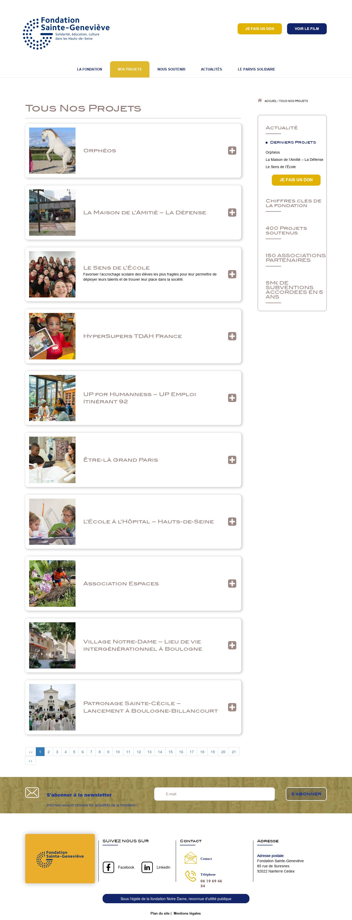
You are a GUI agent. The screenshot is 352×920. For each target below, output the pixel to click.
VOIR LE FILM (307, 29)
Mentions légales (187, 913)
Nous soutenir (171, 69)
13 (149, 751)
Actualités (211, 69)
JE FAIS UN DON (296, 179)
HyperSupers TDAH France (132, 336)
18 (202, 751)
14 (160, 751)
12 (139, 751)
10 (118, 751)
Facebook (126, 867)
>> (30, 760)
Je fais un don (259, 29)
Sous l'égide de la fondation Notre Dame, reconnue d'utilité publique (176, 898)
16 (181, 751)
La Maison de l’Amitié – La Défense (144, 212)
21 (234, 751)
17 (192, 751)
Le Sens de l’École (116, 267)
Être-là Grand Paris (120, 460)
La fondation (89, 69)
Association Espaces (121, 583)
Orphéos (99, 150)
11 (128, 751)
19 (213, 751)
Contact (206, 859)
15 (171, 751)
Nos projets (130, 69)
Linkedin (163, 867)
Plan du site (160, 913)
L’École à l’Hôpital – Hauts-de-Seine (148, 521)
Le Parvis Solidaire (256, 69)
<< (31, 751)
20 (223, 751)
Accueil (271, 101)
